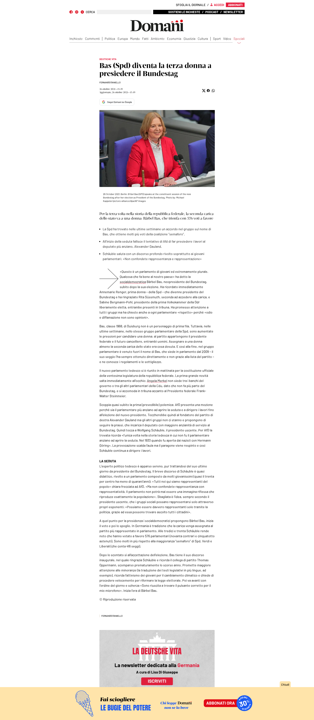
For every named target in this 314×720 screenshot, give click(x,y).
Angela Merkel (157, 381)
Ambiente (158, 39)
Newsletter (233, 12)
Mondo (135, 39)
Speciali (239, 39)
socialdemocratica (133, 282)
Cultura (203, 39)
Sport (217, 39)
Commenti (92, 39)
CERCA (90, 12)
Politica (110, 39)
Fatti (145, 39)
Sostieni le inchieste (184, 12)
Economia (174, 39)
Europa (123, 39)
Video (227, 39)
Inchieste (76, 39)
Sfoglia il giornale (191, 5)
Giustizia (189, 39)
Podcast (211, 12)
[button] (203, 90)
